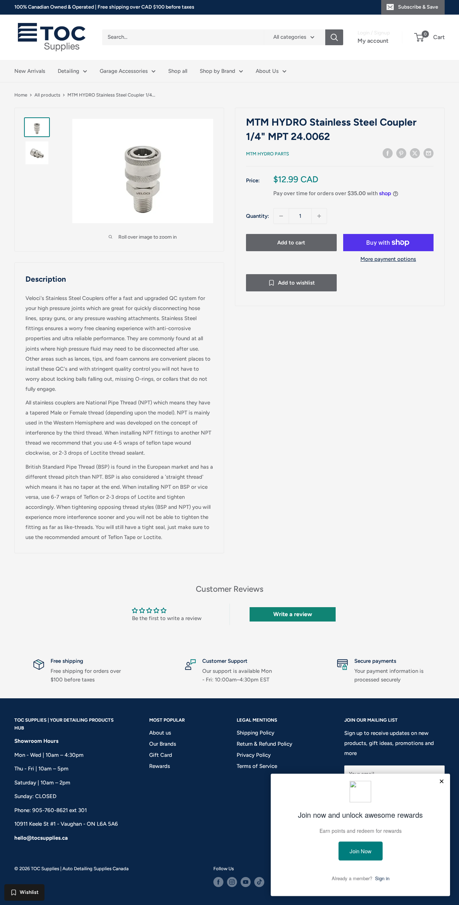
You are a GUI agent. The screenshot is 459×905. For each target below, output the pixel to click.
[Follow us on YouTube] (246, 882)
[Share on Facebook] (388, 153)
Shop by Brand (217, 71)
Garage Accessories (124, 71)
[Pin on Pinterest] (401, 153)
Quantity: (257, 216)
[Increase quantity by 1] (319, 216)
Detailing (68, 71)
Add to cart (291, 242)
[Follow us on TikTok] (259, 882)
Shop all (177, 71)
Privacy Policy (254, 755)
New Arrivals (29, 71)
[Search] (334, 37)
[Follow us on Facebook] (218, 882)
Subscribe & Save (418, 7)
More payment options (388, 259)
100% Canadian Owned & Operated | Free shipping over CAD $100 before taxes (104, 7)
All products (47, 95)
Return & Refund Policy (264, 744)
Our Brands (162, 744)
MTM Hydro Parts (267, 153)
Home (20, 95)
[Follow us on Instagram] (232, 882)
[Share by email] (428, 153)
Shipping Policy (255, 733)
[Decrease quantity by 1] (281, 216)
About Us (267, 71)
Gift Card (160, 755)
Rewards (159, 766)
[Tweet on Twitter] (415, 153)
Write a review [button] (292, 614)
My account (373, 40)
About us (160, 733)
